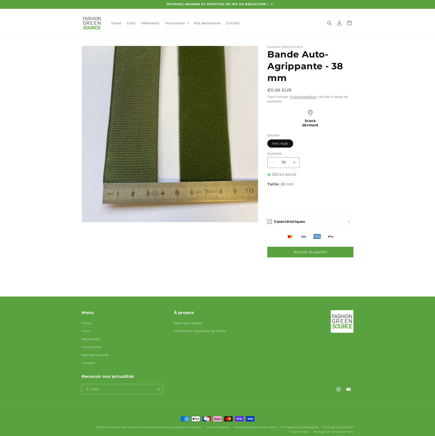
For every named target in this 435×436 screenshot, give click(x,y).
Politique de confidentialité (300, 427)
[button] (176, 23)
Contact (88, 363)
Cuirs (86, 331)
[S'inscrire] (158, 389)
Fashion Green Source (122, 427)
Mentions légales (188, 323)
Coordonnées (299, 431)
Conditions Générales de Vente (200, 331)
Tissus (87, 323)
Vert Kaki (280, 143)
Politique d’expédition (338, 427)
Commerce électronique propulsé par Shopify (169, 427)
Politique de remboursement (333, 431)
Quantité (274, 153)
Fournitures (92, 347)
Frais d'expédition (303, 96)
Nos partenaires (95, 355)
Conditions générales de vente (255, 427)
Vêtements (91, 339)
